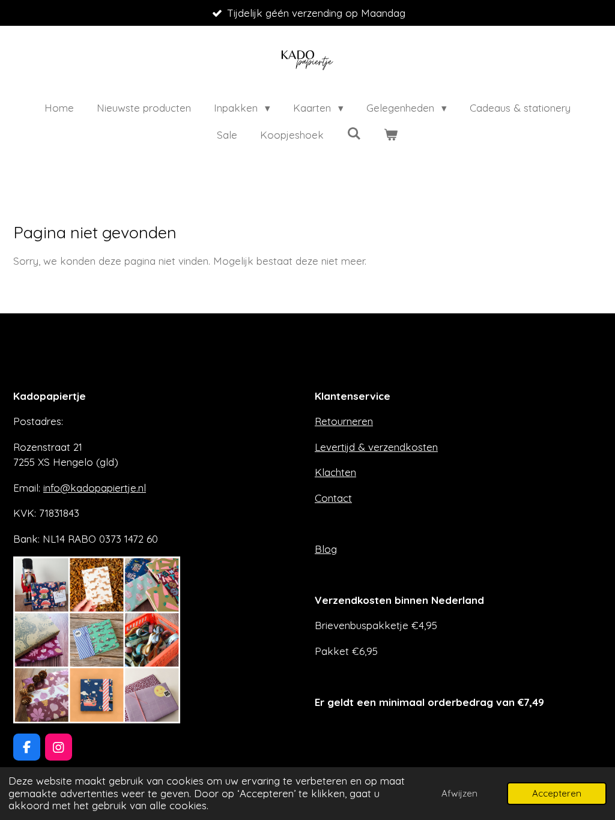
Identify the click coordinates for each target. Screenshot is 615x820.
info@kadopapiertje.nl (94, 487)
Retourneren (344, 421)
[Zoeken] (353, 133)
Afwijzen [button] (459, 793)
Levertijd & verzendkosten (376, 447)
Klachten (335, 472)
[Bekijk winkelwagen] (391, 135)
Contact (333, 498)
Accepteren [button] (556, 793)
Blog (326, 549)
